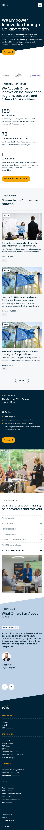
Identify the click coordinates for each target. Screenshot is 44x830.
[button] (16, 179)
